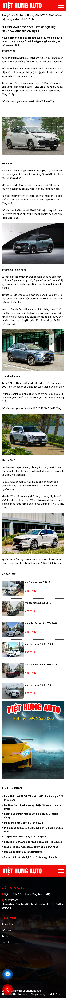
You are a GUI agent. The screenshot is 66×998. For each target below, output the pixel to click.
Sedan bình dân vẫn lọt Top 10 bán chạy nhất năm (31, 857)
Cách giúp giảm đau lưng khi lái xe (23, 852)
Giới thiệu (7, 930)
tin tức (20, 15)
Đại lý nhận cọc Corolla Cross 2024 (23, 822)
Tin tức (6, 936)
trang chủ (7, 15)
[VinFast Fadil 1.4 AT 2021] (13, 691)
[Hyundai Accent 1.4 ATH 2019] (13, 629)
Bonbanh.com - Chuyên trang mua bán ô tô (37, 994)
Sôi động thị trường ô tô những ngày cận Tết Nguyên (33, 842)
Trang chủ (7, 924)
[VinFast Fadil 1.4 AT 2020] (13, 649)
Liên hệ (5, 942)
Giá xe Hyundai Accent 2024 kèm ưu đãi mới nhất (31, 847)
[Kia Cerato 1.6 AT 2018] (13, 588)
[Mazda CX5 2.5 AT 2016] (13, 608)
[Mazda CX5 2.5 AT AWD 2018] (13, 670)
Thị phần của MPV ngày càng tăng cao (25, 836)
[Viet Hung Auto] (29, 5)
